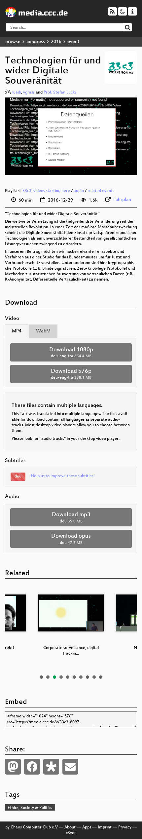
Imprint (105, 827)
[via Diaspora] (51, 767)
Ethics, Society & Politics (30, 808)
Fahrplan (122, 200)
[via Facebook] (32, 767)
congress (35, 42)
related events (101, 191)
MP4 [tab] (16, 331)
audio (79, 191)
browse (12, 42)
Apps (86, 827)
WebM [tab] (43, 331)
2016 (56, 42)
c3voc (71, 833)
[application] (71, 136)
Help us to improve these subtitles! (63, 476)
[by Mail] (70, 767)
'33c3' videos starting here (45, 191)
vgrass (29, 92)
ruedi (16, 92)
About (70, 827)
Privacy (124, 827)
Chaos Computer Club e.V (34, 827)
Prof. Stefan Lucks (60, 92)
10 (100, 677)
